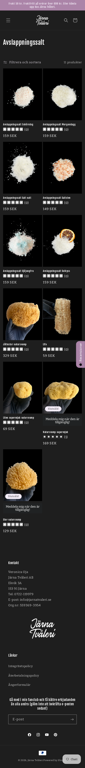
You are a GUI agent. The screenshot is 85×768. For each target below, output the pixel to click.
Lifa (45, 344)
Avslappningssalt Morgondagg (59, 124)
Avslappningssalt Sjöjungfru (18, 271)
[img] (53, 437)
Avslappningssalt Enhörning (18, 124)
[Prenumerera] (72, 719)
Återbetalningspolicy (23, 675)
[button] (8, 20)
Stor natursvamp (12, 519)
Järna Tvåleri (35, 760)
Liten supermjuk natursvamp (18, 417)
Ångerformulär (19, 685)
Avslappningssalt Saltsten (57, 197)
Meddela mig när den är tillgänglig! (62, 420)
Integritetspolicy (20, 666)
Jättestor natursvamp (15, 344)
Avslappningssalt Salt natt (17, 197)
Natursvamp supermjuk (55, 432)
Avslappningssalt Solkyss (56, 271)
